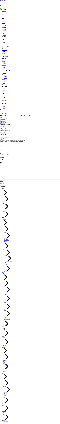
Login (3, 82)
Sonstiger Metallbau (6, 292)
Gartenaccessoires (5, 36)
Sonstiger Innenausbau (6, 302)
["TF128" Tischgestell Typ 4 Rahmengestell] (5, 124)
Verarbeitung (4, 31)
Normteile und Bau (4, 411)
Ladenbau (4, 62)
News (3, 24)
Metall (2, 14)
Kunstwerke (4, 73)
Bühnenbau (4, 345)
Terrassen (5, 294)
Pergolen (4, 397)
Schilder (5, 310)
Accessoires (4, 41)
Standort (4, 20)
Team (0, 165)
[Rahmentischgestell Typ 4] (3, 121)
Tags (3, 74)
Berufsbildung (4, 363)
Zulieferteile (4, 68)
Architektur (4, 50)
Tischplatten (5, 255)
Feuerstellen (4, 35)
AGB (0, 166)
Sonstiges (3, 413)
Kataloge (5, 81)
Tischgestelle (5, 77)
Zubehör (5, 393)
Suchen (4, 83)
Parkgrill (5, 395)
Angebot (4, 27)
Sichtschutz (4, 37)
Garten (3, 33)
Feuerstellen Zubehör (6, 239)
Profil (3, 18)
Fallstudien (4, 218)
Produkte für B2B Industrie (6, 46)
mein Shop (4, 106)
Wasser (5, 317)
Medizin (4, 66)
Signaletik (4, 303)
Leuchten (4, 42)
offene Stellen (4, 25)
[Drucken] (1, 117)
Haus (3, 39)
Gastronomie (4, 54)
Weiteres (4, 44)
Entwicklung (4, 30)
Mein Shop (4, 103)
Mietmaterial (4, 100)
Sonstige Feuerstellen (6, 240)
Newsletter (4, 211)
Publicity (4, 45)
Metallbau (4, 51)
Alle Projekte (5, 56)
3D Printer (4, 361)
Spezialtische (5, 264)
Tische (5, 262)
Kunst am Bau (4, 72)
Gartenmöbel (5, 75)
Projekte (2, 48)
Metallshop (5, 76)
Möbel (3, 249)
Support (1, 353)
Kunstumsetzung (6, 70)
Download (4, 79)
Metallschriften (6, 309)
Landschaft (4, 53)
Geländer (5, 293)
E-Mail (1, 149)
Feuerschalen (5, 78)
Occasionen (3, 273)
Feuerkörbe (5, 394)
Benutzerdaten (4, 107)
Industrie (4, 65)
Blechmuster (4, 412)
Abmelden (4, 108)
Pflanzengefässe (6, 318)
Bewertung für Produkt (2, 153)
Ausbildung (4, 29)
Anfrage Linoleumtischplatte (9, 261)
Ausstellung (4, 63)
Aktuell (3, 23)
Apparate (4, 67)
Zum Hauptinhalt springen (3, 0)
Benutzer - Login (5, 105)
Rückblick (4, 21)
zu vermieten (4, 47)
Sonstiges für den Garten (7, 319)
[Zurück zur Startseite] (3, 9)
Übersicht (5, 271)
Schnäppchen (4, 101)
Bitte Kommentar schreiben (3, 150)
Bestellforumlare (6, 80)
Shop (2, 84)
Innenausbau (4, 52)
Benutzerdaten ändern (5, 421)
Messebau (4, 61)
